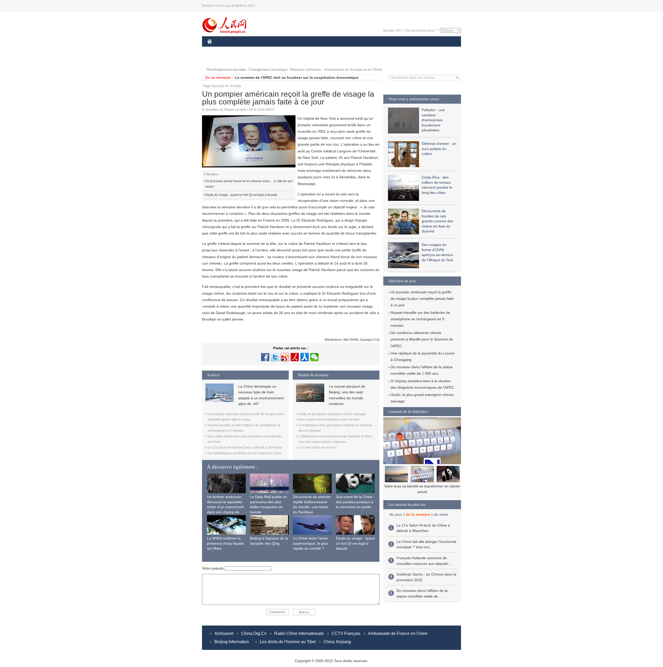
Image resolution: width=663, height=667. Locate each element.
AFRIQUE (285, 49)
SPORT (410, 49)
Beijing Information (231, 642)
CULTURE (332, 49)
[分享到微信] (314, 357)
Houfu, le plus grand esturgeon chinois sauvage (332, 414)
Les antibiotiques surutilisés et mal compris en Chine (245, 453)
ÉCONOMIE (239, 49)
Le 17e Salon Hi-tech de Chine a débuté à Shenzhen (245, 447)
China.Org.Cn (253, 633)
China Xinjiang (337, 642)
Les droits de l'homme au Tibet (288, 642)
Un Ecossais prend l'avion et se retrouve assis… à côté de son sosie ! (249, 184)
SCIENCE (308, 49)
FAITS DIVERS (361, 49)
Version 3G (392, 30)
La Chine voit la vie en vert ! (317, 447)
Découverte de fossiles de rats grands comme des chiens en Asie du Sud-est (437, 221)
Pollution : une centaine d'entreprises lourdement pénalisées (433, 120)
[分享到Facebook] (265, 357)
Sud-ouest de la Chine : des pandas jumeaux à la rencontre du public (355, 502)
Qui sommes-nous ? (421, 30)
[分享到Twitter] (275, 357)
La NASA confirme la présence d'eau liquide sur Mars (225, 543)
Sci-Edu (235, 86)
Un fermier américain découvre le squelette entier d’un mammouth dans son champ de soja (225, 507)
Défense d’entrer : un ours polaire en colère (439, 148)
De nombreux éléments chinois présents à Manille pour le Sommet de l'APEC (422, 339)
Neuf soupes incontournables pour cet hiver (329, 419)
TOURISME (433, 49)
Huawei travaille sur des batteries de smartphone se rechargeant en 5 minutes (420, 319)
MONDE (263, 49)
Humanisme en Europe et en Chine (353, 69)
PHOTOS (218, 59)
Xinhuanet (223, 633)
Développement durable (226, 69)
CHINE (216, 49)
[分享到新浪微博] (285, 357)
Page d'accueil (213, 86)
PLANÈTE (389, 49)
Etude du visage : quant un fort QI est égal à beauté (241, 195)
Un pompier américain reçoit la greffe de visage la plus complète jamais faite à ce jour (422, 298)
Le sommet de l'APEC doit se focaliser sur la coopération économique (296, 77)
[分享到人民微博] (295, 357)
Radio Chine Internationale (299, 633)
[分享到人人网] (304, 357)
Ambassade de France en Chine (398, 633)
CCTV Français (346, 633)
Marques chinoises (305, 69)
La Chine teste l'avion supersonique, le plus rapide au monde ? (310, 543)
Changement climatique (268, 69)
